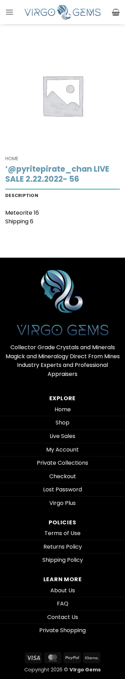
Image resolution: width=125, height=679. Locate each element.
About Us (62, 590)
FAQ (62, 604)
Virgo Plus (62, 503)
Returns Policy (62, 547)
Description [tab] (21, 195)
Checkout (62, 476)
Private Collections (62, 463)
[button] (9, 11)
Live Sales (62, 436)
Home (11, 158)
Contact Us (62, 617)
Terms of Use (62, 533)
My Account (62, 450)
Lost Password (62, 489)
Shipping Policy (62, 560)
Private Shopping (62, 630)
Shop (62, 423)
